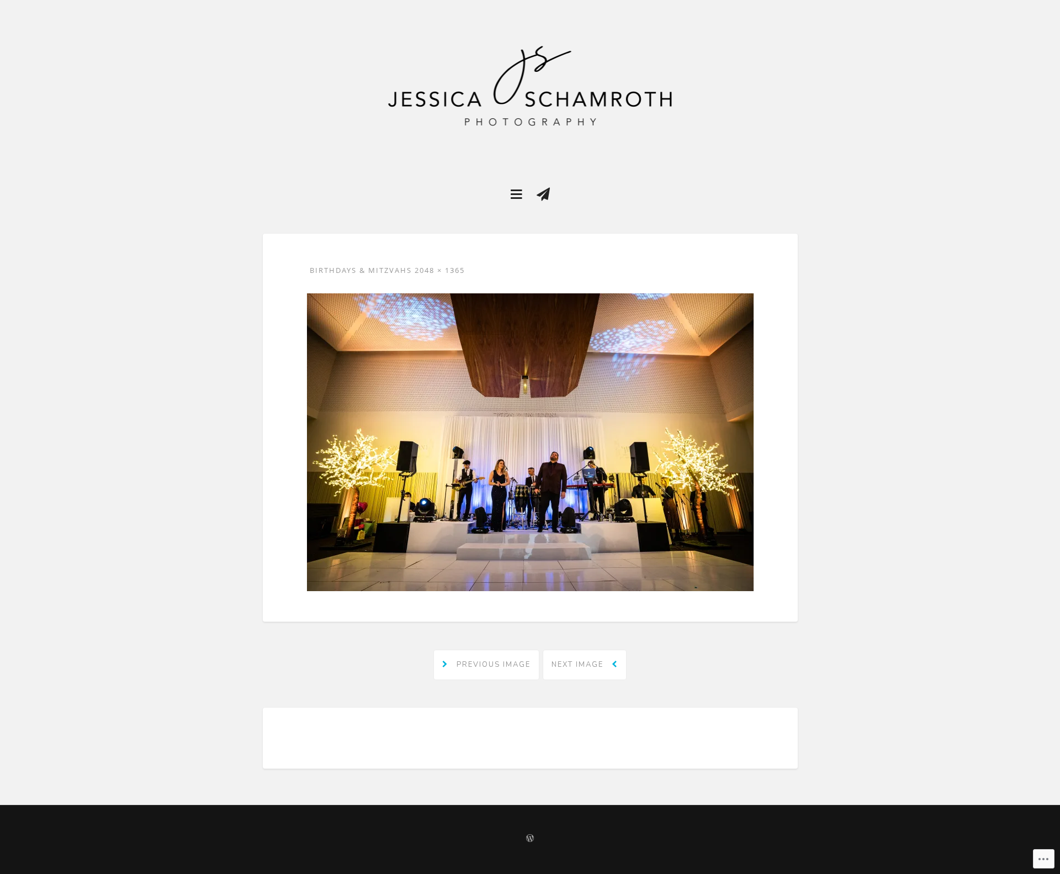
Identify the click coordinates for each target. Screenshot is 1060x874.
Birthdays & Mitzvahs (361, 270)
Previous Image (492, 665)
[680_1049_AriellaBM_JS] (530, 441)
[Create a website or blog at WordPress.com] (530, 839)
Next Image (579, 665)
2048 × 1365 (440, 270)
